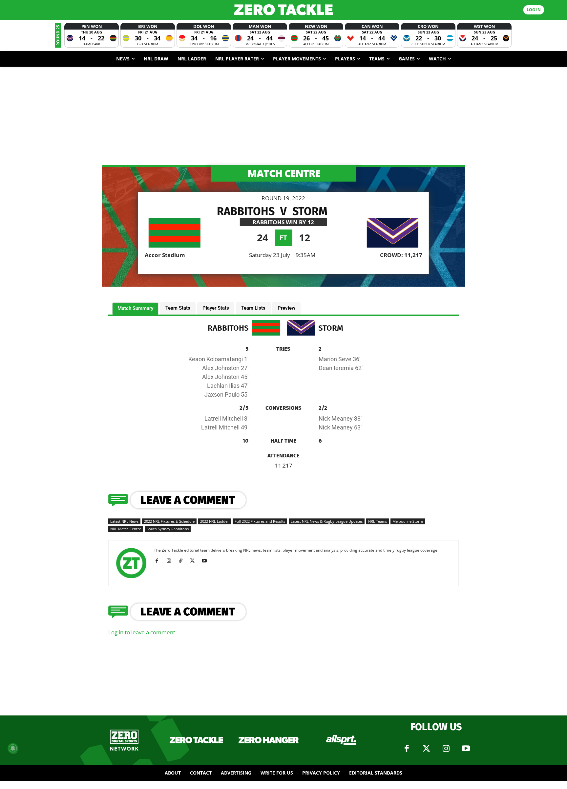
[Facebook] (159, 561)
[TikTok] (183, 561)
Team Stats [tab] (177, 308)
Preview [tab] (286, 308)
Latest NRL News (124, 521)
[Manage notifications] (13, 748)
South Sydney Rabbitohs (168, 528)
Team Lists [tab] (253, 308)
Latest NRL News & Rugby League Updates (327, 521)
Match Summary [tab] (135, 308)
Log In (534, 9)
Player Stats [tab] (215, 308)
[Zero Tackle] (283, 9)
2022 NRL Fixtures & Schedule (169, 521)
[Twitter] (426, 748)
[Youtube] (206, 561)
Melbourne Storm (407, 521)
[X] (194, 561)
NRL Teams (377, 521)
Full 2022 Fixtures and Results (260, 521)
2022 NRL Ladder (214, 521)
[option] (91, 35)
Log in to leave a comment (141, 632)
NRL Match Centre (125, 528)
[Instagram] (171, 561)
